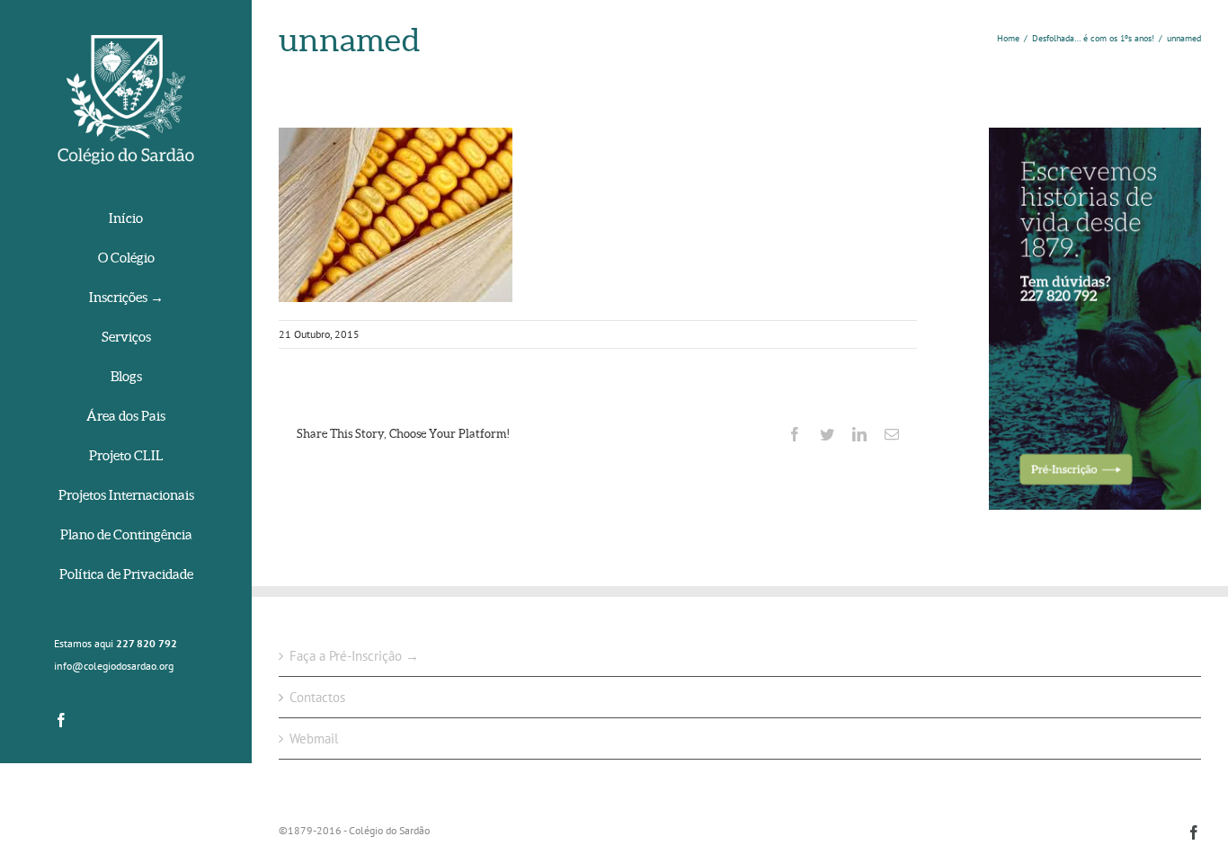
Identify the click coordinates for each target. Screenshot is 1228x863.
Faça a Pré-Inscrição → (354, 655)
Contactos (317, 697)
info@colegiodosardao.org (114, 665)
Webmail (313, 738)
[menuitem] (126, 220)
